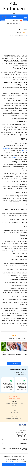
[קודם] (7, 330)
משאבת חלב (13, 157)
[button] (15, 348)
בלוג (14, 23)
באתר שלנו (10, 250)
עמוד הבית (18, 23)
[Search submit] (21, 20)
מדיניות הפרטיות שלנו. (9, 461)
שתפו (23, 32)
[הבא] (20, 330)
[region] (14, 460)
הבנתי (14, 464)
